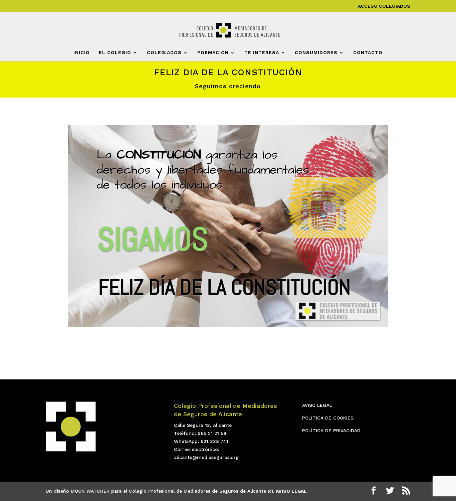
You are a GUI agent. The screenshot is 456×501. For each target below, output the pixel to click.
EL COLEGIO (115, 52)
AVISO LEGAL (317, 405)
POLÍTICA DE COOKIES (328, 418)
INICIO (81, 52)
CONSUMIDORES (316, 52)
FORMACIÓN (213, 52)
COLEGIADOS (164, 52)
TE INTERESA (261, 52)
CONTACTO (368, 52)
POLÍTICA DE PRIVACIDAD (331, 430)
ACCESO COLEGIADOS (384, 6)
